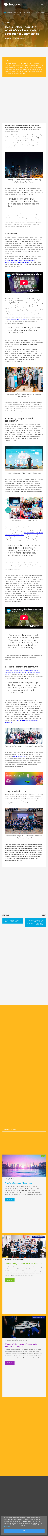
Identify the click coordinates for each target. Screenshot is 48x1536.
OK (24, 1531)
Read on (9, 1199)
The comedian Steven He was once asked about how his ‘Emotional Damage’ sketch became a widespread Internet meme (22, 672)
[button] (42, 4)
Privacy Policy (8, 1526)
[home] (20, 4)
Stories (4, 12)
